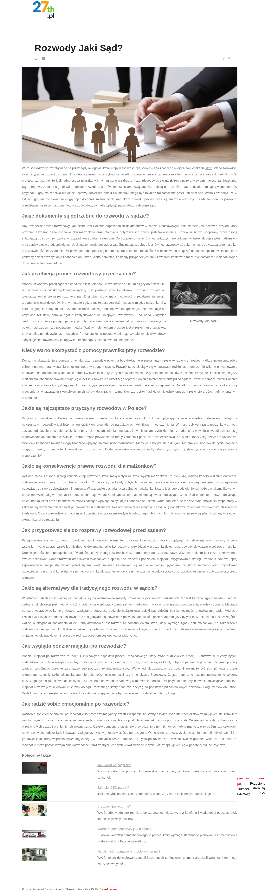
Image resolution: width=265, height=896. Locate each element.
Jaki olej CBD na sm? (113, 787)
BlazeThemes (108, 889)
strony (228, 174)
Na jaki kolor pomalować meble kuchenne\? (128, 851)
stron (208, 168)
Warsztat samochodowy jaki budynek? (125, 829)
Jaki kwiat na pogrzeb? (114, 765)
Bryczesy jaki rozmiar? (114, 806)
